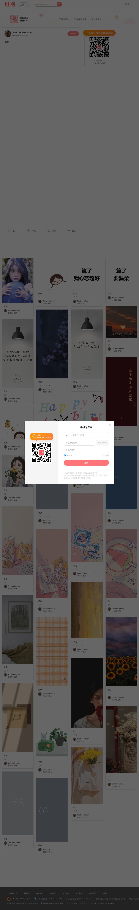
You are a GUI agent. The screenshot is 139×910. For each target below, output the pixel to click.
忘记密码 (105, 455)
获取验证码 (102, 442)
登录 (86, 462)
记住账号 (69, 455)
